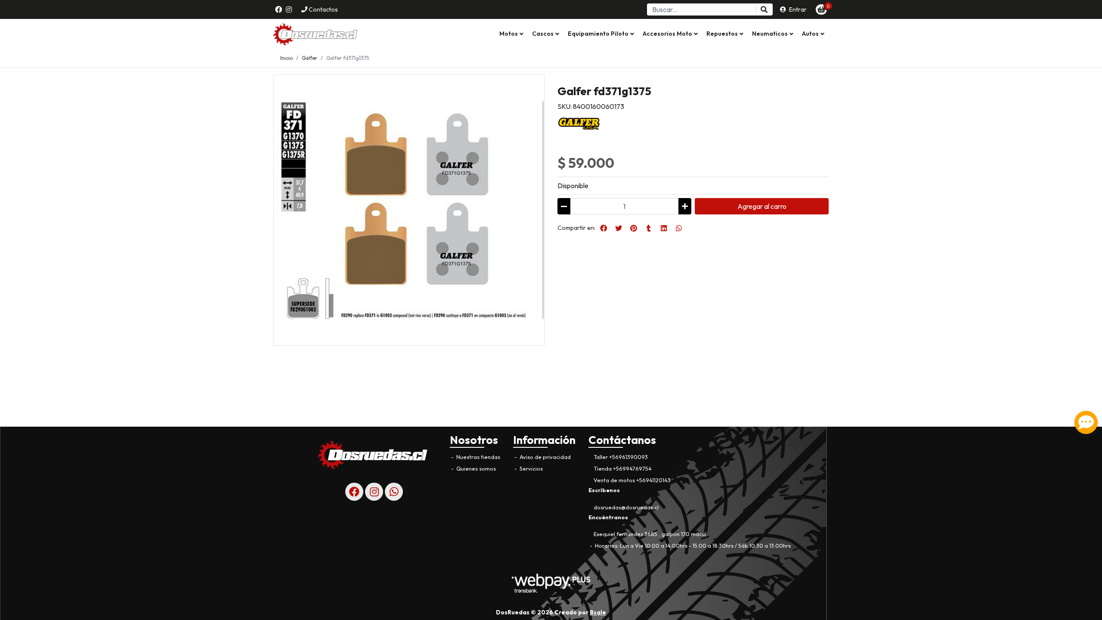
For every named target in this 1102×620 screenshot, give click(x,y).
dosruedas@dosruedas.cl (626, 507)
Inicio (286, 58)
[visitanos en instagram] (289, 9)
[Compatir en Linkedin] (664, 228)
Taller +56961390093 (621, 456)
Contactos (322, 9)
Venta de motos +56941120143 (632, 480)
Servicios (530, 468)
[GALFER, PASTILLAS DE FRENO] (579, 122)
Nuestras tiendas (477, 456)
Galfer (309, 58)
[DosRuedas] (316, 34)
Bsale (598, 612)
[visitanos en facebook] (278, 9)
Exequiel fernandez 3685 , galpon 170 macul (650, 533)
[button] (511, 34)
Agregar (761, 206)
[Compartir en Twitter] (618, 228)
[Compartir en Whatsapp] (679, 228)
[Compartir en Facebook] (603, 228)
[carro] (821, 9)
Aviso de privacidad (544, 456)
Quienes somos (475, 468)
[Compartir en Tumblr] (649, 228)
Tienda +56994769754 (623, 468)
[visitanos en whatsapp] (394, 492)
